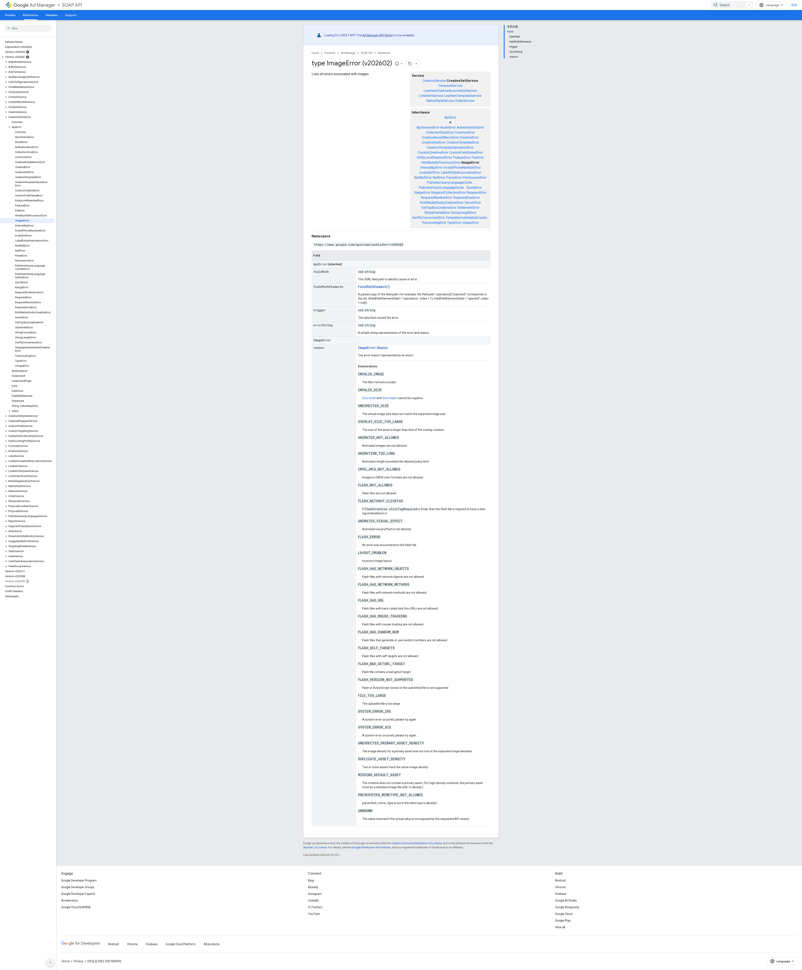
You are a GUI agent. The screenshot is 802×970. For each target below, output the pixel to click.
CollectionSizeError (440, 132)
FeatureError (462, 157)
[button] (27, 56)
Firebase (560, 893)
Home (315, 52)
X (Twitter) (315, 907)
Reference (30, 15)
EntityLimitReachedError (434, 157)
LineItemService (431, 96)
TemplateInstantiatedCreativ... (467, 218)
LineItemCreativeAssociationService (450, 91)
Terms (65, 961)
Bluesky (313, 887)
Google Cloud (563, 914)
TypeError (454, 223)
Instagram (315, 893)
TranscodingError (434, 223)
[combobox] (732, 5)
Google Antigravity (567, 907)
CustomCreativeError (433, 152)
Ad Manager (42, 5)
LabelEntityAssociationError (461, 173)
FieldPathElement (372, 287)
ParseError (454, 178)
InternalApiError (431, 167)
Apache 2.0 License (315, 847)
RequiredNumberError (436, 198)
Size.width (369, 398)
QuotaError (474, 188)
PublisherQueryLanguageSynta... (442, 188)
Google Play (563, 920)
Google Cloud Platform (180, 944)
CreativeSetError (434, 142)
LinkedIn (313, 900)
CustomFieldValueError (466, 152)
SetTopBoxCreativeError (439, 208)
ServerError (472, 203)
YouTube (314, 914)
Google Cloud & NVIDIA (76, 907)
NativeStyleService (440, 101)
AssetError (448, 127)
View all (560, 927)
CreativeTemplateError (463, 142)
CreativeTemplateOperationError (450, 147)
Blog (311, 880)
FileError (478, 157)
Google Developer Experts (78, 893)
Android (560, 880)
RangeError (422, 193)
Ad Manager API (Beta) (377, 35)
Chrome (560, 887)
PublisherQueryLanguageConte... (450, 183)
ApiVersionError (427, 127)
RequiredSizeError (466, 198)
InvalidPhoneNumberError (462, 167)
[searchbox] (28, 28)
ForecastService (450, 86)
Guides (10, 15)
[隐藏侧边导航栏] (50, 962)
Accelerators (69, 900)
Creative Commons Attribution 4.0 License (416, 843)
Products (329, 52)
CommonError (465, 132)
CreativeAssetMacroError (440, 137)
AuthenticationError (470, 127)
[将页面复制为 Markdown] (410, 63)
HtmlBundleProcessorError (441, 162)
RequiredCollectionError (448, 193)
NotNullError (423, 178)
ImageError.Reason (373, 348)
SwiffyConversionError (428, 218)
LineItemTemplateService (463, 96)
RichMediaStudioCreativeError (442, 203)
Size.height (389, 398)
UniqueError (470, 223)
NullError (439, 178)
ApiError (450, 117)
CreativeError (469, 137)
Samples (52, 15)
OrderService (464, 101)
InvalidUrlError (429, 173)
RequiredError (477, 193)
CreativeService (434, 81)
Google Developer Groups (77, 887)
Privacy (78, 961)
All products (212, 944)
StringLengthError (463, 213)
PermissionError (474, 178)
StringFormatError (437, 213)
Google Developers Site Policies (371, 847)
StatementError (468, 208)
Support (71, 15)
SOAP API (72, 5)
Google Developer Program (79, 880)
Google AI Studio (566, 900)
